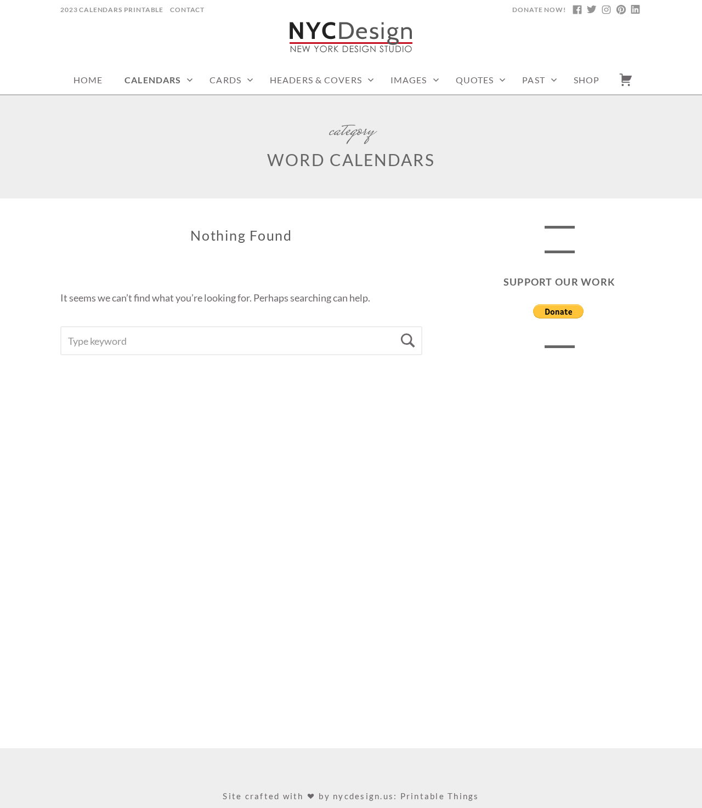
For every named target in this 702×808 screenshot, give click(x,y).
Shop (586, 80)
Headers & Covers (316, 80)
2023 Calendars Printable (111, 9)
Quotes (475, 80)
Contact (187, 9)
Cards (225, 80)
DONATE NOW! (538, 9)
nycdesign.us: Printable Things (406, 796)
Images (408, 80)
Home (88, 80)
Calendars (152, 80)
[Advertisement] (559, 534)
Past (533, 80)
